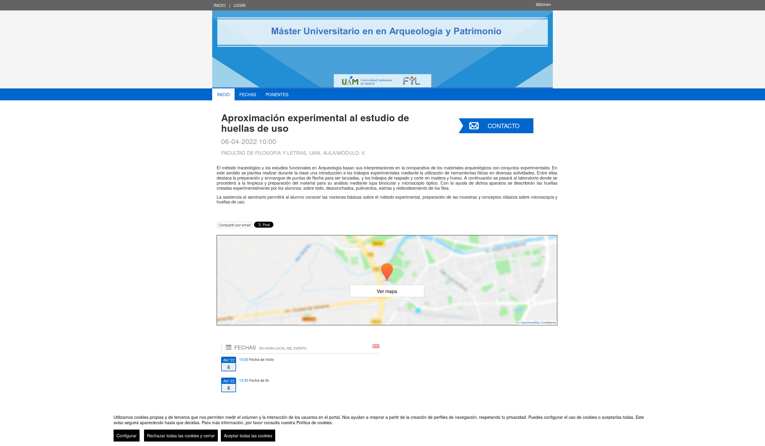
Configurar (127, 436)
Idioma (542, 4)
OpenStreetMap (530, 322)
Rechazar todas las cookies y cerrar (181, 436)
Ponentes (277, 94)
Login (239, 5)
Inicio (220, 5)
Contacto (504, 125)
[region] (382, 425)
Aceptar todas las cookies (248, 436)
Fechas (247, 94)
